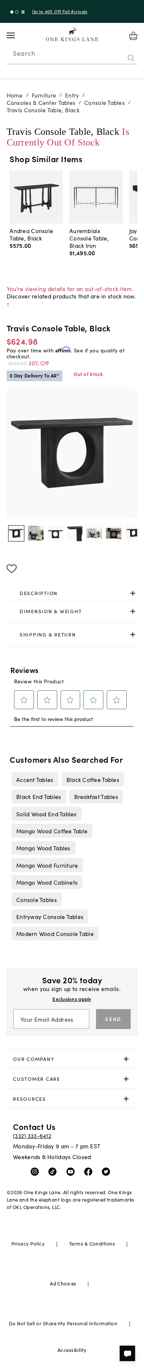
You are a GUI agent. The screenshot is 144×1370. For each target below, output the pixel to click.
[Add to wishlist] (12, 569)
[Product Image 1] (36, 533)
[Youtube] (72, 1171)
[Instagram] (36, 1171)
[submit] (131, 58)
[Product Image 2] (55, 533)
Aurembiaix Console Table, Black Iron (89, 237)
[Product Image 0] (16, 533)
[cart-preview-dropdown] (133, 36)
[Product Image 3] (74, 533)
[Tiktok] (54, 1171)
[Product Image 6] (133, 533)
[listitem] (35, 779)
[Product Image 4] (94, 533)
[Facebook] (90, 1171)
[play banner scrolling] (23, 12)
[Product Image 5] (114, 533)
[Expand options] (132, 593)
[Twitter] (107, 1171)
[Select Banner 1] (16, 12)
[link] (72, 593)
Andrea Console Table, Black (31, 234)
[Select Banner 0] (12, 12)
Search (24, 53)
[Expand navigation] (16, 35)
